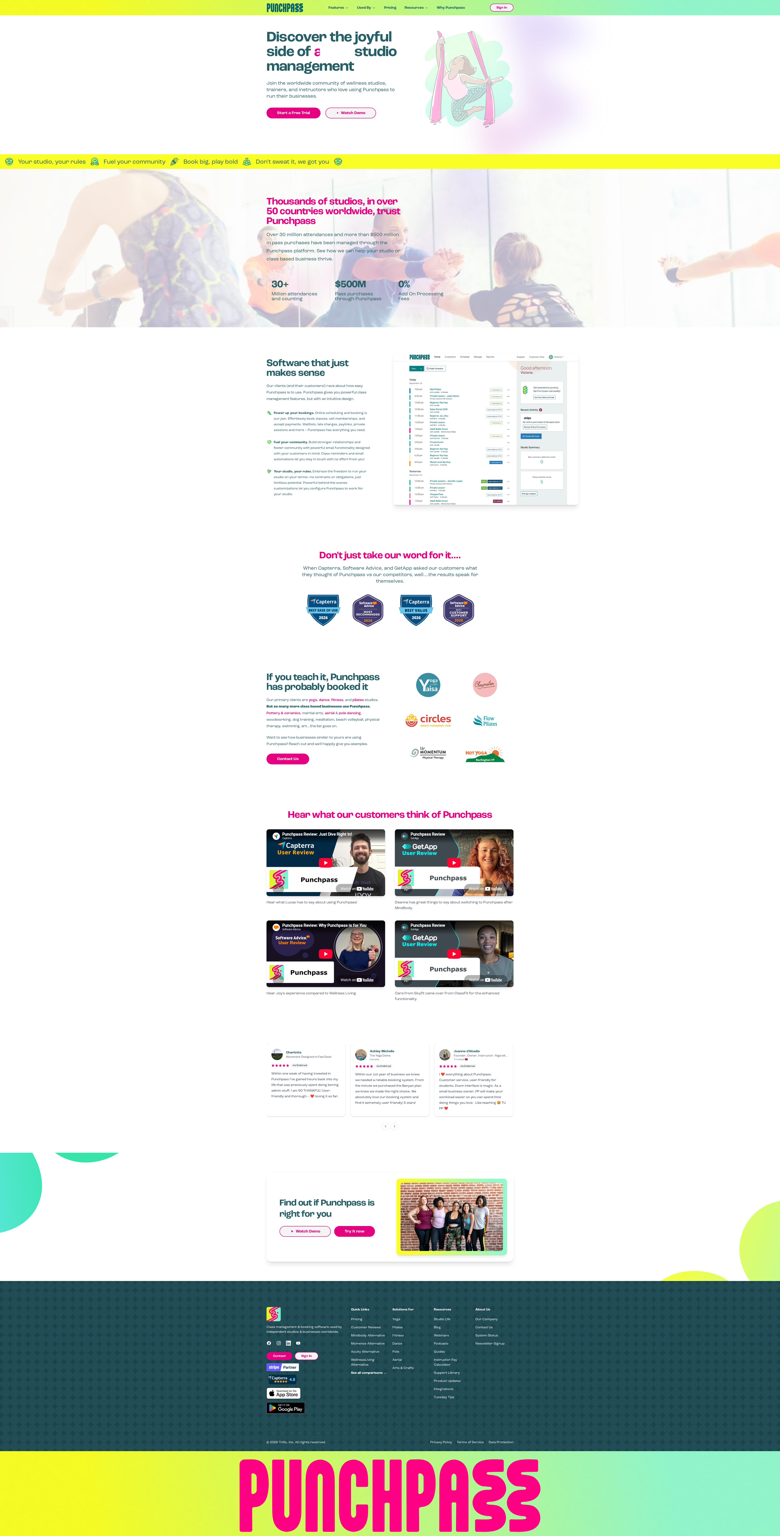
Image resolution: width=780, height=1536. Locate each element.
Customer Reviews (366, 1327)
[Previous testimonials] (385, 1126)
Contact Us (288, 759)
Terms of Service (470, 1442)
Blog (437, 1327)
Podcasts (441, 1343)
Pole (395, 1351)
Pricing (390, 7)
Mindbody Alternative (368, 1335)
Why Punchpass (451, 7)
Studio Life (442, 1319)
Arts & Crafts (403, 1368)
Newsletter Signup (490, 1343)
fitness (337, 700)
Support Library (447, 1373)
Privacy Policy (441, 1442)
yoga (313, 700)
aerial (330, 713)
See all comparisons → (369, 1373)
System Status (486, 1335)
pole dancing (350, 713)
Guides (439, 1351)
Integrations (443, 1389)
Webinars (441, 1335)
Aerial (397, 1360)
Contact (279, 1356)
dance (324, 700)
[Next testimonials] (394, 1126)
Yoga (396, 1319)
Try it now (354, 1231)
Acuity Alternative (365, 1351)
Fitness (398, 1335)
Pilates (397, 1327)
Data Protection (501, 1442)
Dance (397, 1343)
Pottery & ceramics (283, 713)
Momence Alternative (368, 1343)
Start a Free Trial (293, 113)
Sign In (501, 7)
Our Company (486, 1319)
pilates (358, 700)
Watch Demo (353, 113)
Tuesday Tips (444, 1397)
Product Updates (447, 1381)
